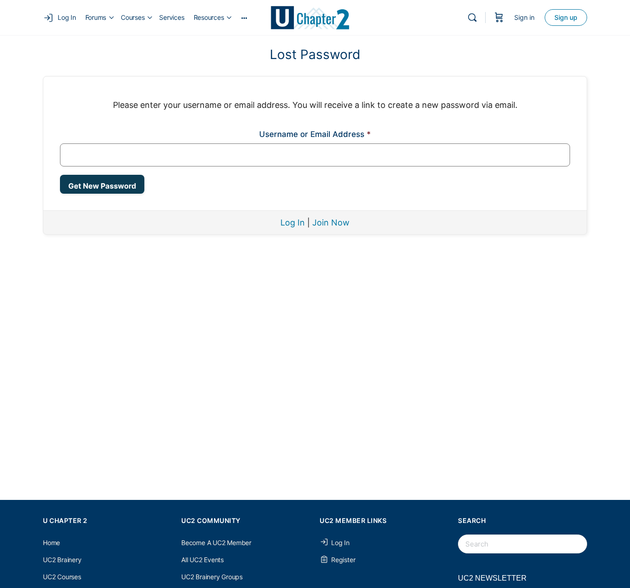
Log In (292, 222)
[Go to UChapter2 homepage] (313, 17)
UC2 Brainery (62, 560)
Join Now (331, 222)
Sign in (524, 17)
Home (51, 542)
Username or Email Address (315, 134)
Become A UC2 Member (216, 542)
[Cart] (499, 17)
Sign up (565, 17)
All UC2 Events (202, 560)
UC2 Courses (62, 577)
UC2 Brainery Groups (212, 577)
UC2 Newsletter (492, 578)
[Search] (472, 17)
